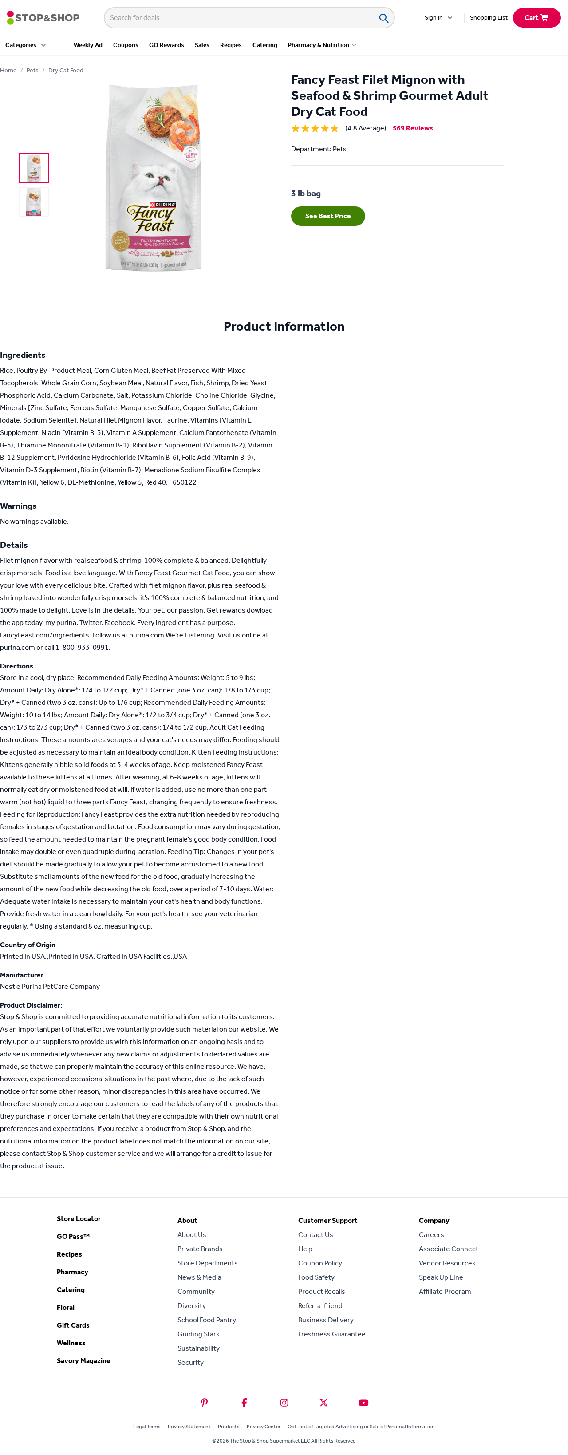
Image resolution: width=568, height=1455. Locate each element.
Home (8, 70)
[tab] (34, 168)
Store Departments (208, 1263)
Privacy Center (263, 1426)
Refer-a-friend (320, 1305)
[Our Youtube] (364, 1403)
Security (191, 1362)
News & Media (199, 1277)
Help (305, 1249)
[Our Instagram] (284, 1403)
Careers (431, 1234)
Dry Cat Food (65, 70)
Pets (33, 70)
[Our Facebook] (244, 1403)
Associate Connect (448, 1249)
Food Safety (316, 1277)
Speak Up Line (441, 1277)
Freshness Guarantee (332, 1334)
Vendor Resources (447, 1263)
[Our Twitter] (324, 1403)
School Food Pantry (207, 1320)
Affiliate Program (445, 1291)
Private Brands (200, 1249)
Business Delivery (326, 1320)
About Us (192, 1234)
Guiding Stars (199, 1334)
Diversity (192, 1305)
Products (229, 1426)
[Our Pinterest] (204, 1403)
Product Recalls (321, 1291)
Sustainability (199, 1348)
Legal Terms (147, 1426)
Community (196, 1291)
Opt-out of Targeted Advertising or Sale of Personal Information (361, 1426)
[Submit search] (383, 18)
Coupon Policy (320, 1263)
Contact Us (315, 1234)
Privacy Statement (189, 1426)
